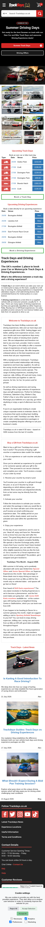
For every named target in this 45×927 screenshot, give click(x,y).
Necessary (18, 919)
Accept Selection (28, 909)
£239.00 (38, 173)
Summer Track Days (22, 46)
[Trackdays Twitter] (12, 817)
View (39, 215)
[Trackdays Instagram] (20, 817)
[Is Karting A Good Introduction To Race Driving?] (22, 660)
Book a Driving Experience (22, 251)
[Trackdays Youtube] (27, 817)
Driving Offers (22, 53)
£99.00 (38, 178)
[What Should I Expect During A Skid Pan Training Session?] (22, 764)
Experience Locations (11, 827)
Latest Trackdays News (12, 822)
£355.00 (38, 183)
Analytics (31, 919)
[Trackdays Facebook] (5, 817)
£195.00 (38, 167)
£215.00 (38, 162)
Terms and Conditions (11, 837)
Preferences (17, 922)
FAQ (3, 869)
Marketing (32, 922)
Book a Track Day (22, 197)
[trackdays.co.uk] (19, 7)
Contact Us (18, 864)
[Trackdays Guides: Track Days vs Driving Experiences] (22, 713)
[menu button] (4, 5)
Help (4, 873)
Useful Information (10, 832)
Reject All (13, 909)
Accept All (22, 914)
